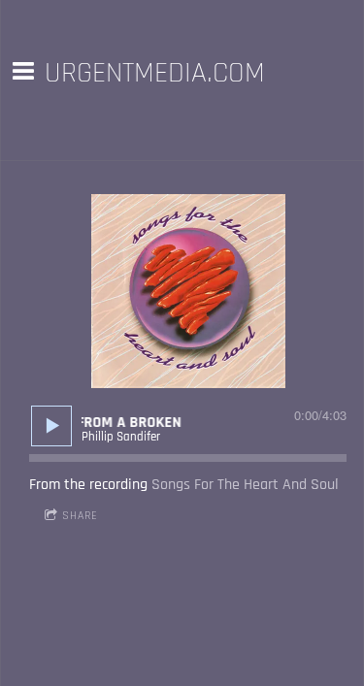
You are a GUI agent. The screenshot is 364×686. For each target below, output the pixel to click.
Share (80, 515)
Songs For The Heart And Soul (245, 484)
